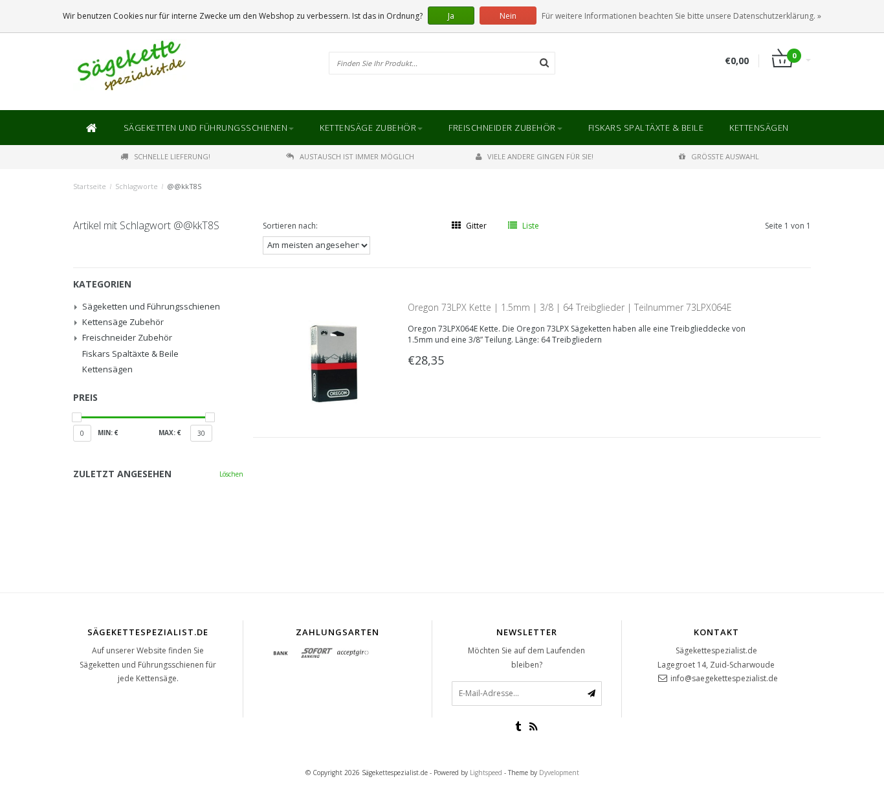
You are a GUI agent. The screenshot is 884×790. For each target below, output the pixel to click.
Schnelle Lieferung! (172, 156)
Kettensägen (759, 127)
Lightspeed (486, 772)
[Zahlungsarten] (281, 653)
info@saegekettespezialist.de (724, 678)
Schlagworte (136, 186)
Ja (451, 15)
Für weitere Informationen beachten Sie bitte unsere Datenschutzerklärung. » (681, 15)
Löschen (231, 474)
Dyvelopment (559, 772)
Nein (508, 15)
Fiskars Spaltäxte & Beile (646, 127)
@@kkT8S (184, 186)
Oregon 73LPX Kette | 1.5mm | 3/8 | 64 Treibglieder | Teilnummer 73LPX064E (570, 307)
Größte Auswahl (725, 156)
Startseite (89, 186)
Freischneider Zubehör (502, 127)
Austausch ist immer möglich (357, 156)
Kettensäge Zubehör (368, 127)
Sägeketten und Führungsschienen (206, 127)
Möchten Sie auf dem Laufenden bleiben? (526, 657)
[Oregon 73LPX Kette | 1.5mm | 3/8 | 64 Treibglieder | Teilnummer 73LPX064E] (335, 362)
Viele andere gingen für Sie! (540, 156)
